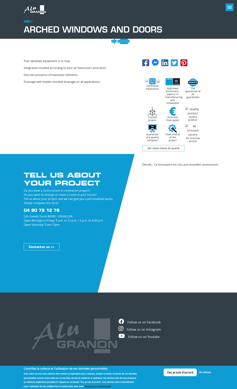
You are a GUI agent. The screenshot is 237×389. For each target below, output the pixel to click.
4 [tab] (118, 46)
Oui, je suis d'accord (180, 372)
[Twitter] (174, 62)
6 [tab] (129, 46)
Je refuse (205, 372)
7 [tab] (134, 46)
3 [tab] (113, 46)
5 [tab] (123, 46)
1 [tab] (103, 46)
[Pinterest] (183, 62)
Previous (5, 42)
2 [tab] (108, 46)
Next (232, 42)
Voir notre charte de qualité (163, 148)
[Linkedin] (164, 62)
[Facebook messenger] (155, 62)
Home (27, 21)
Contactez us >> (41, 247)
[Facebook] (145, 62)
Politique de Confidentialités (97, 386)
